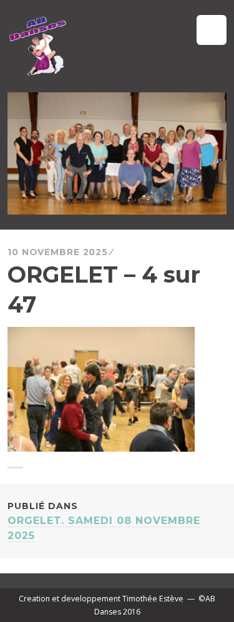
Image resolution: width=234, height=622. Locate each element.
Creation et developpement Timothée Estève (101, 598)
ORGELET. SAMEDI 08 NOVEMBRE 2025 (103, 521)
